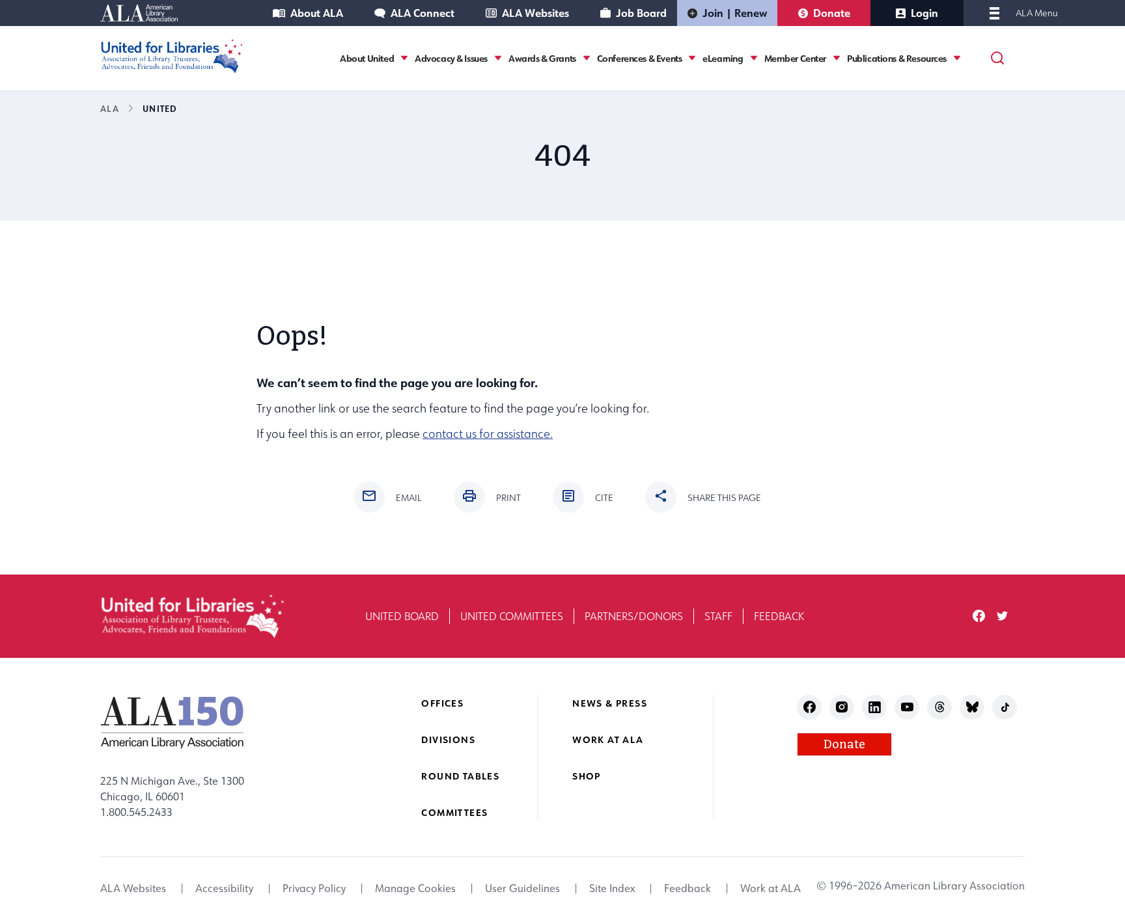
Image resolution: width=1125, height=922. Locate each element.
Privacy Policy (314, 888)
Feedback (779, 616)
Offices (442, 703)
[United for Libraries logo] (171, 56)
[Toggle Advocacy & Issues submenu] (498, 58)
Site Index (612, 888)
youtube (907, 707)
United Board (402, 616)
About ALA (316, 13)
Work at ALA (607, 739)
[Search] (997, 57)
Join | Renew (734, 13)
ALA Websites (535, 13)
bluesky (972, 707)
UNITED (160, 108)
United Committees (511, 616)
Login (924, 13)
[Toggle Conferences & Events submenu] (692, 58)
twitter (1002, 615)
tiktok (1005, 706)
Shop (586, 776)
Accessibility (224, 888)
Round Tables (460, 776)
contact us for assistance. (488, 433)
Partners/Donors (634, 616)
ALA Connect (422, 13)
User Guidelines (522, 888)
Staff (718, 616)
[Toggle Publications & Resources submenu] (957, 58)
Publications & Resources (897, 58)
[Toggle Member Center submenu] (836, 58)
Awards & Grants (542, 58)
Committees (454, 812)
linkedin (874, 707)
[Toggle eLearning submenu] (754, 58)
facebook (979, 616)
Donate (831, 13)
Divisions (448, 739)
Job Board (641, 13)
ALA (109, 108)
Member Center (795, 58)
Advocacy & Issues (451, 58)
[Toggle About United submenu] (404, 58)
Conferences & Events (639, 58)
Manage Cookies (415, 888)
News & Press (609, 703)
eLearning (722, 58)
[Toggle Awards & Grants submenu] (586, 58)
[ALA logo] (172, 722)
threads (940, 706)
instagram (842, 706)
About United (367, 58)
